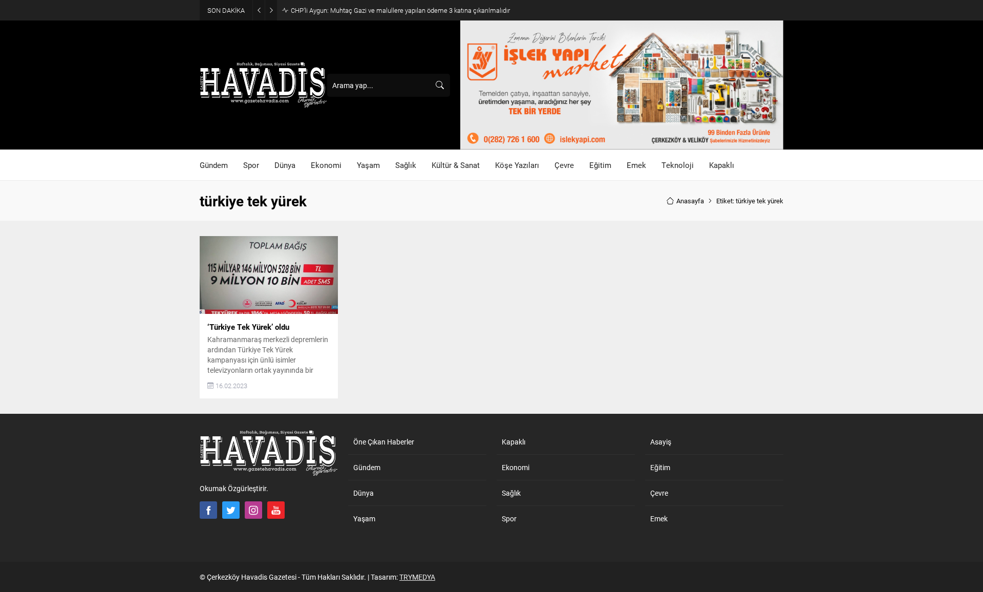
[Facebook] (208, 510)
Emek (659, 518)
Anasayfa (690, 200)
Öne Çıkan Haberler (383, 442)
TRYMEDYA (417, 577)
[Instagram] (253, 510)
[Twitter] (231, 510)
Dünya (363, 493)
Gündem (366, 467)
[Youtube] (276, 510)
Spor (509, 518)
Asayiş (660, 442)
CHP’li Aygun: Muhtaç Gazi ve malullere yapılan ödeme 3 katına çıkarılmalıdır (400, 10)
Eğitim (660, 467)
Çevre (659, 493)
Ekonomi (515, 467)
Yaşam (364, 518)
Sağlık (511, 493)
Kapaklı (513, 442)
